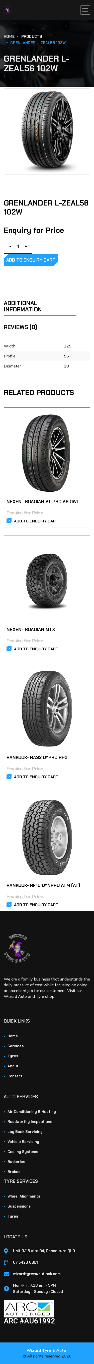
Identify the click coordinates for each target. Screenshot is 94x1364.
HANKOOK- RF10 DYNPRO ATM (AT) (43, 885)
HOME (9, 36)
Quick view (80, 422)
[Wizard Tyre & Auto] (8, 10)
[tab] (47, 303)
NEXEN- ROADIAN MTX (31, 630)
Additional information (23, 306)
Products (31, 36)
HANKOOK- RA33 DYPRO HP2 (37, 757)
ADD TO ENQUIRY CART (30, 260)
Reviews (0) (20, 327)
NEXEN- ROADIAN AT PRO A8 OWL (43, 502)
